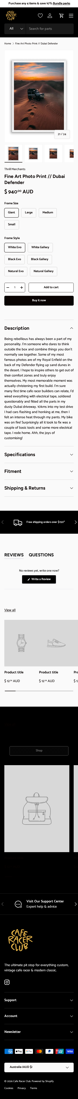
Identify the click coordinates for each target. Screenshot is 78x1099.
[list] (39, 96)
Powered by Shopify (43, 1081)
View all (10, 610)
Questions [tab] (41, 555)
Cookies (8, 1088)
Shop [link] (39, 750)
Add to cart (51, 287)
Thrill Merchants (14, 169)
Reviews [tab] (14, 555)
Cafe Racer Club (22, 1081)
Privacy (22, 1088)
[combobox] (39, 28)
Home (7, 43)
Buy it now (39, 300)
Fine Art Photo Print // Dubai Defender (36, 43)
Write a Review (42, 580)
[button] (61, 15)
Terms (33, 1088)
